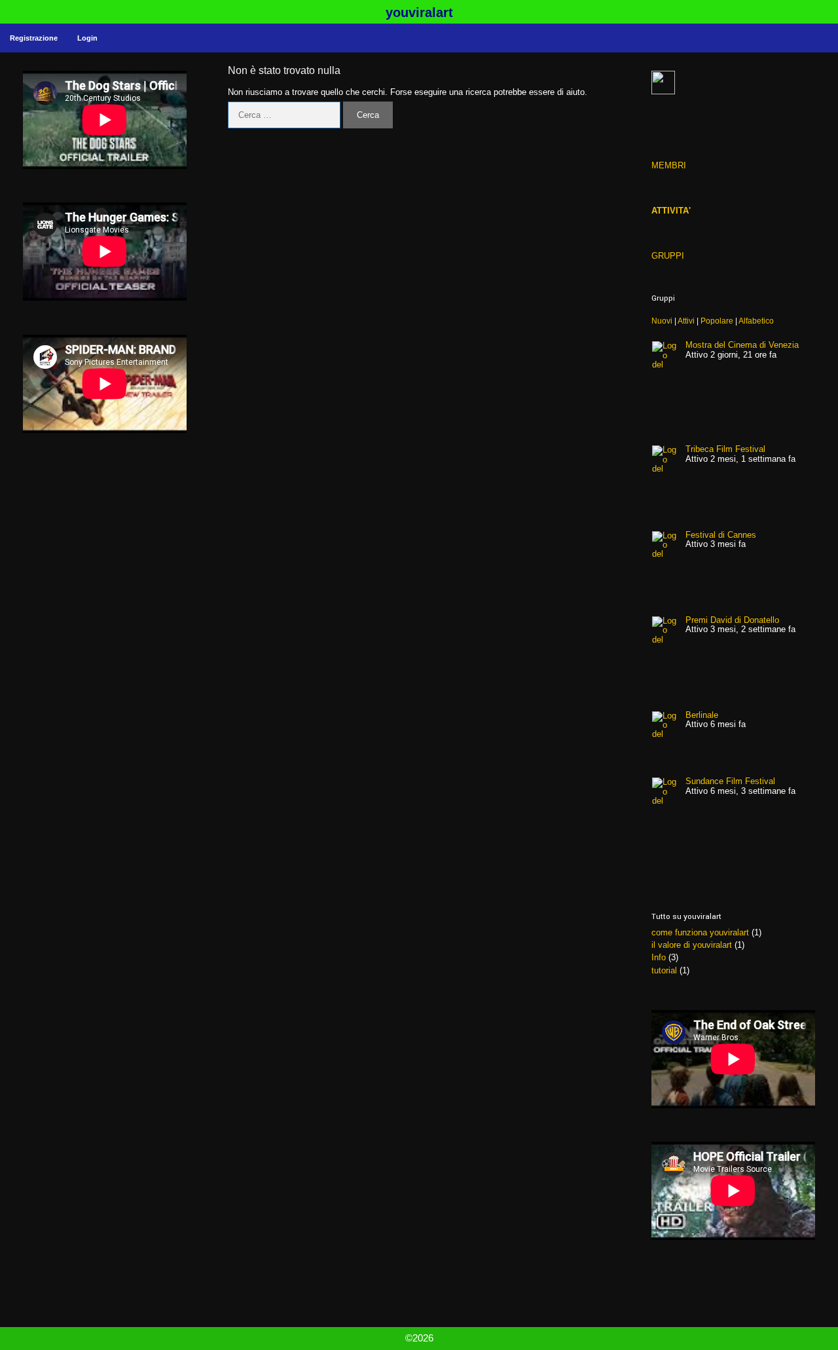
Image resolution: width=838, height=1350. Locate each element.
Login (87, 38)
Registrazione (34, 38)
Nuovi (661, 320)
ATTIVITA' (671, 211)
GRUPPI (667, 256)
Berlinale (701, 715)
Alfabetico (756, 320)
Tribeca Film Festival (725, 449)
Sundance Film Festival (730, 781)
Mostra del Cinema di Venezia (742, 345)
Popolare (717, 320)
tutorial (664, 970)
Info (658, 957)
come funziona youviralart (700, 932)
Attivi (686, 320)
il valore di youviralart (691, 945)
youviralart (419, 12)
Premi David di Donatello (732, 620)
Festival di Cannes (720, 535)
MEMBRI (668, 165)
